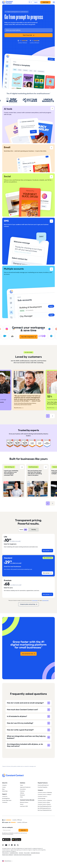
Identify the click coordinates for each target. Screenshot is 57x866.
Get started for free (27, 654)
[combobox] (7, 861)
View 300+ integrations (27, 337)
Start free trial (27, 35)
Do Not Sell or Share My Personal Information (22, 854)
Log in (35, 2)
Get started (46, 550)
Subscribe (23, 830)
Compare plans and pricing (27, 604)
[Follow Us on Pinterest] (14, 845)
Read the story (18, 407)
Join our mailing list (7, 827)
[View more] (28, 124)
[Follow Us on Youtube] (6, 845)
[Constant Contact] (7, 2)
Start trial (45, 2)
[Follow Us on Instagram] (3, 845)
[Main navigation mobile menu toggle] (54, 2)
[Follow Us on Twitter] (18, 845)
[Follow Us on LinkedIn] (11, 845)
